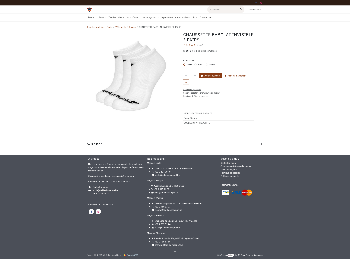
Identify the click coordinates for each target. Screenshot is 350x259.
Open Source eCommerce (252, 255)
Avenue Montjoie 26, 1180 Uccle (169, 186)
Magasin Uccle (154, 163)
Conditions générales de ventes (236, 166)
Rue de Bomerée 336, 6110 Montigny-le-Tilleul (176, 238)
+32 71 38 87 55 (162, 241)
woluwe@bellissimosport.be (168, 210)
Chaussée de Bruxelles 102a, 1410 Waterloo (176, 221)
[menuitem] (92, 17)
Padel (109, 27)
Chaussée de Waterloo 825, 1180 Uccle (173, 168)
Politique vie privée (230, 176)
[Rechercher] (240, 9)
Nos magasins (156, 159)
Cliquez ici (124, 181)
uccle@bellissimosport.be (167, 175)
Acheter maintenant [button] (236, 75)
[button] (175, 251)
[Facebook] (256, 3)
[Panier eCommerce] (211, 17)
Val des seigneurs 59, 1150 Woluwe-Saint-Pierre (178, 203)
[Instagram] (261, 3)
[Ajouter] (195, 75)
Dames (132, 27)
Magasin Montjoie (155, 180)
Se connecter (254, 9)
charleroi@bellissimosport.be (169, 245)
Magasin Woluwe (155, 198)
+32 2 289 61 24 (163, 224)
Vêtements (120, 27)
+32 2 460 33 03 (162, 206)
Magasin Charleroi (156, 233)
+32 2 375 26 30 (161, 189)
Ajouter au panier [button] (212, 75)
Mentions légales (229, 169)
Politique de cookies (230, 173)
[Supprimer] (185, 75)
